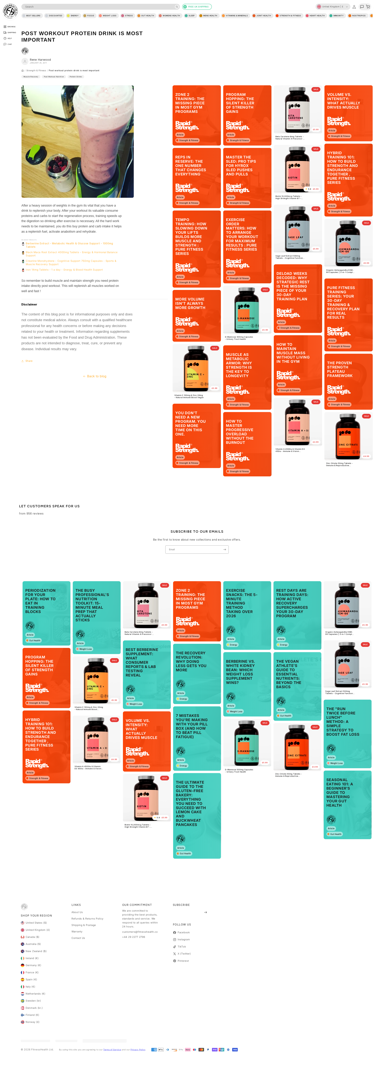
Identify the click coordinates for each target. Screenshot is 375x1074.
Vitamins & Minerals (237, 16)
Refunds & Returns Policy (87, 918)
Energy (75, 16)
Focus (90, 16)
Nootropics (359, 16)
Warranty (76, 931)
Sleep (192, 16)
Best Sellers (33, 16)
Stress (129, 16)
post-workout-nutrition (54, 77)
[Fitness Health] (10, 11)
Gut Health (147, 16)
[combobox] (100, 7)
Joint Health (263, 16)
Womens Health (171, 16)
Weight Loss (109, 16)
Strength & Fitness (36, 70)
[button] (368, 7)
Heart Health (317, 16)
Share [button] (29, 360)
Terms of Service (112, 1049)
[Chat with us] (362, 7)
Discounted (55, 16)
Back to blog (96, 376)
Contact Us (78, 938)
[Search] (177, 7)
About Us (77, 912)
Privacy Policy (138, 1049)
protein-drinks (76, 77)
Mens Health (210, 16)
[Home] (22, 70)
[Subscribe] (225, 549)
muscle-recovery (31, 77)
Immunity (338, 16)
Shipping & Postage (83, 925)
